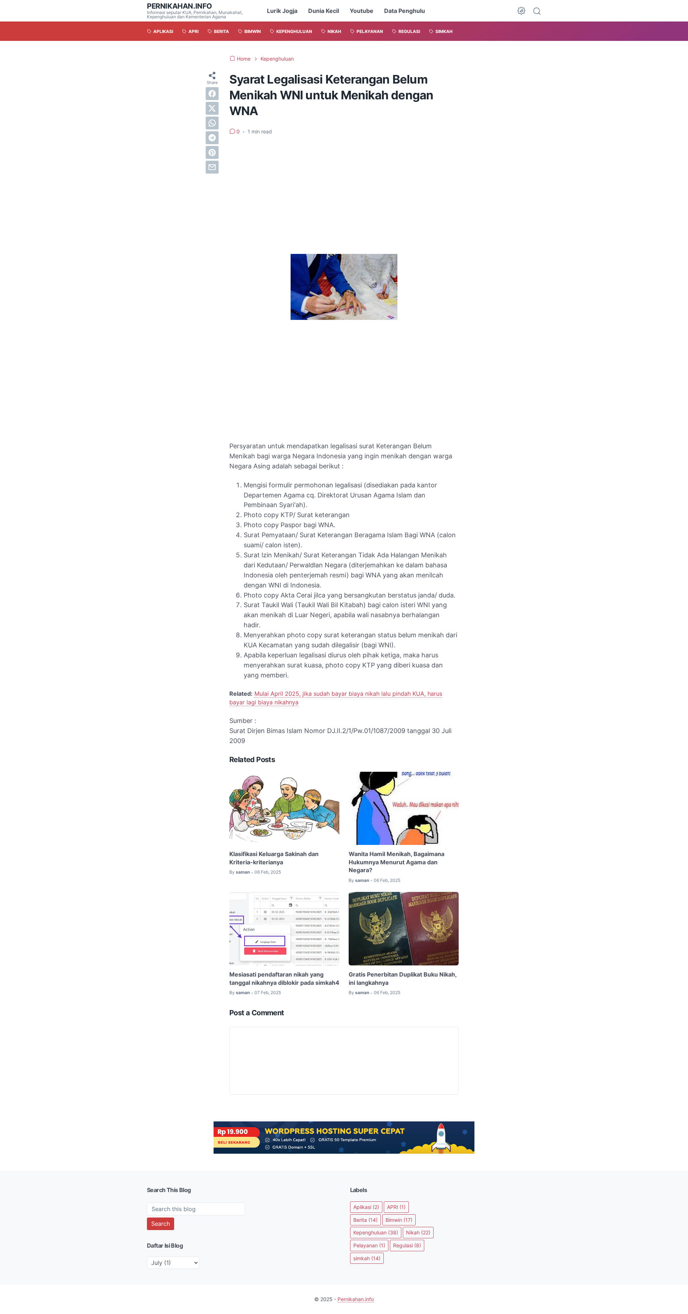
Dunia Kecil (323, 10)
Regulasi (407, 1245)
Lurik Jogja (282, 10)
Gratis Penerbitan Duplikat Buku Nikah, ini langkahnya (403, 978)
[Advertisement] (344, 195)
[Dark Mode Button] (521, 10)
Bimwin (399, 1220)
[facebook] (212, 93)
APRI (396, 1207)
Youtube (361, 10)
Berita (365, 1220)
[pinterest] (212, 152)
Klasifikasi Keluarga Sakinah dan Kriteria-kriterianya (274, 857)
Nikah (418, 1232)
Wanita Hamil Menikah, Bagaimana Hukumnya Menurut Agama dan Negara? (396, 862)
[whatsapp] (212, 123)
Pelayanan (369, 1245)
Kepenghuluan (375, 1232)
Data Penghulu (404, 10)
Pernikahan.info (179, 6)
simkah (367, 1258)
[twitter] (212, 108)
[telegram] (212, 137)
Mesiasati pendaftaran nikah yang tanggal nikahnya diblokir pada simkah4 (284, 978)
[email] (212, 167)
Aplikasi (366, 1207)
